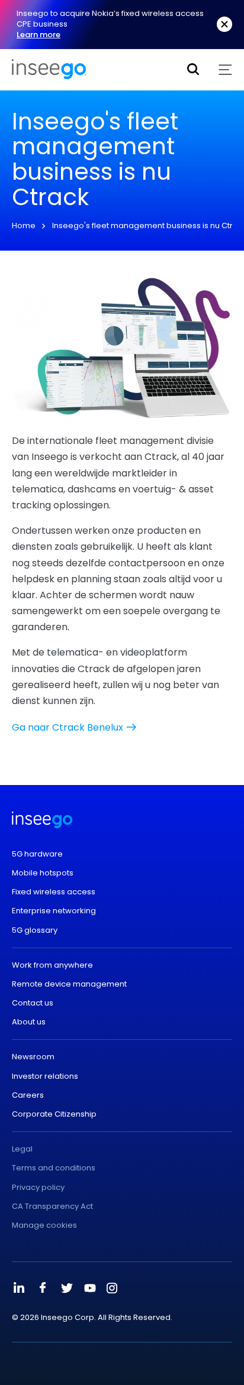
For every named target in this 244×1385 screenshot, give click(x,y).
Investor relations (45, 1076)
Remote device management (69, 984)
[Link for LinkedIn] (19, 1288)
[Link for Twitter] (66, 1288)
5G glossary (34, 930)
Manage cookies (44, 1225)
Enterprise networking (54, 911)
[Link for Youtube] (90, 1288)
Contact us (32, 1003)
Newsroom (33, 1057)
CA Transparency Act (52, 1206)
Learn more (38, 34)
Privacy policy (38, 1187)
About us (29, 1022)
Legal (22, 1149)
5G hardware (37, 854)
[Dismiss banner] (224, 24)
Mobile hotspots (42, 873)
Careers (28, 1095)
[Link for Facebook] (43, 1288)
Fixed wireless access (53, 892)
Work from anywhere (52, 965)
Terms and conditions (53, 1168)
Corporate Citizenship (54, 1114)
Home (24, 225)
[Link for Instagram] (112, 1288)
